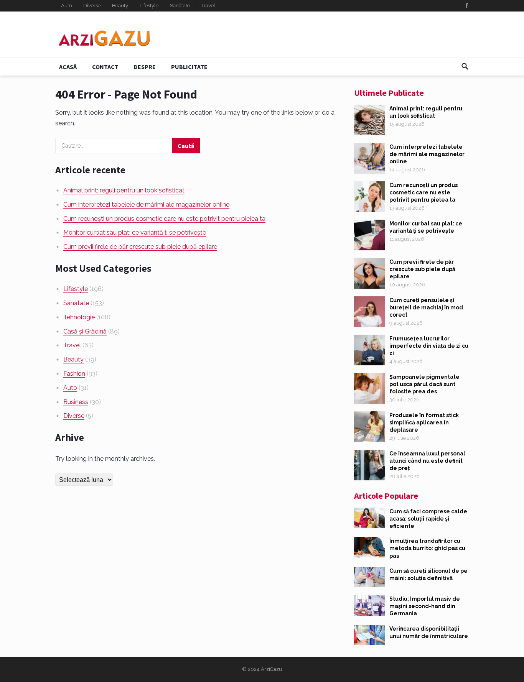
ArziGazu (271, 669)
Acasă (68, 67)
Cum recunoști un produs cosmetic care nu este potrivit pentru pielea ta (164, 218)
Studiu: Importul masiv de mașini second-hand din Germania (424, 606)
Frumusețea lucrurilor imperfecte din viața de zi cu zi (428, 345)
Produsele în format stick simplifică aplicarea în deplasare (424, 422)
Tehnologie (79, 317)
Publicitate (189, 67)
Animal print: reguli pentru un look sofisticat (124, 190)
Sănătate (180, 5)
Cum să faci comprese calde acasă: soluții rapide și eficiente (428, 518)
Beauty (120, 5)
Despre (145, 67)
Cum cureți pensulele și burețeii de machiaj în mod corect (426, 307)
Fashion (74, 373)
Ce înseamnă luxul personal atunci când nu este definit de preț (427, 460)
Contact (105, 67)
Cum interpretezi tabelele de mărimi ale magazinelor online (146, 204)
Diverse (92, 5)
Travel (208, 5)
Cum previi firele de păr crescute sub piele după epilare (140, 246)
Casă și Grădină (85, 331)
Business (75, 402)
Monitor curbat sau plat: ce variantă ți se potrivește (134, 232)
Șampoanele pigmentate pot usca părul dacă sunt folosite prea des (424, 384)
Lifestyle (149, 5)
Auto (66, 5)
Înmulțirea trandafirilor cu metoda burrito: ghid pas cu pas (427, 548)
